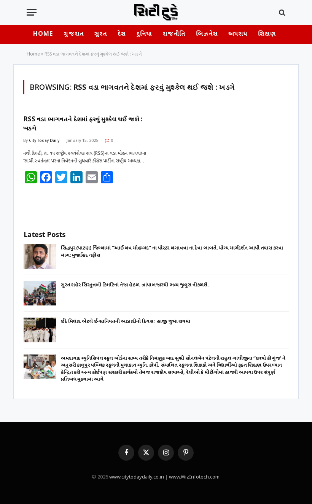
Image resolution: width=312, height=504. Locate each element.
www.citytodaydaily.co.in (136, 477)
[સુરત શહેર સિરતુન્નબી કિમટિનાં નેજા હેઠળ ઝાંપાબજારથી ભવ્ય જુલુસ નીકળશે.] (40, 293)
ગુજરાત (73, 34)
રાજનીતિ (173, 34)
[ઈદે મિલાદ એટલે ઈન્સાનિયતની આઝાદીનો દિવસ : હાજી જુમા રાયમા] (40, 330)
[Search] (281, 12)
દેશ (122, 34)
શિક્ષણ (266, 34)
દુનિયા (144, 34)
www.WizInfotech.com (194, 477)
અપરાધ (237, 34)
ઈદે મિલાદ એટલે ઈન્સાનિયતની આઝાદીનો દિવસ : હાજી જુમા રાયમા (125, 321)
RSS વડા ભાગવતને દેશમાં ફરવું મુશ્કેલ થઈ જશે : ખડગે (82, 124)
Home (43, 34)
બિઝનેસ (206, 34)
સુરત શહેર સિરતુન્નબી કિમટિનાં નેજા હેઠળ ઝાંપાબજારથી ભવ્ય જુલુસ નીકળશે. (135, 285)
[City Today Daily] (156, 12)
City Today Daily (44, 140)
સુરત (100, 34)
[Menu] (32, 12)
